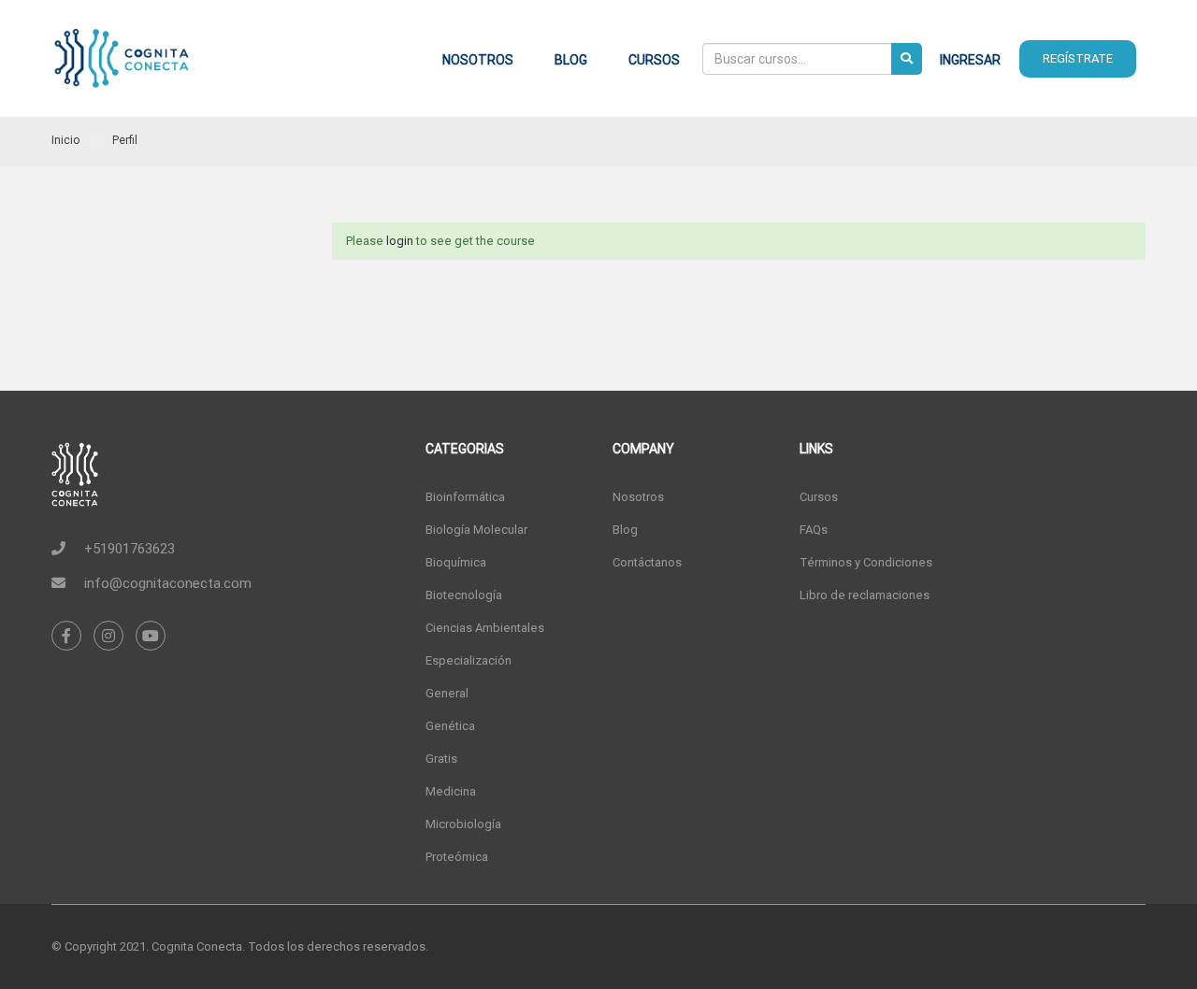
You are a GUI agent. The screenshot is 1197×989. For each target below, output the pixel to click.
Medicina (450, 791)
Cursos (654, 59)
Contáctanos (647, 562)
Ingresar (970, 59)
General (447, 693)
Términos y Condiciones (866, 562)
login (399, 241)
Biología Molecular (476, 530)
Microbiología (463, 824)
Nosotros (477, 59)
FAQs (814, 530)
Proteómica (456, 857)
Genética (450, 726)
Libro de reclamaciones (865, 595)
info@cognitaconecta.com (168, 583)
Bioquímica (455, 562)
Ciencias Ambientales (484, 628)
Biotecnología (463, 595)
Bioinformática (465, 497)
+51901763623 (129, 548)
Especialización (468, 660)
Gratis (441, 759)
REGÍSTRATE (1078, 58)
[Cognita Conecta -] (121, 67)
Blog (571, 59)
